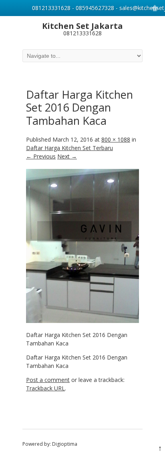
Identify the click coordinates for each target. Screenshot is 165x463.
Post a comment (48, 380)
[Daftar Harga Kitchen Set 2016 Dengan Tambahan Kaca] (82, 321)
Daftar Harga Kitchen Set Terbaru (69, 148)
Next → (67, 156)
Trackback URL (45, 388)
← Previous (41, 156)
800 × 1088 (115, 139)
